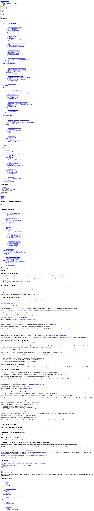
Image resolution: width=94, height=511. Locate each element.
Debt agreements (11, 38)
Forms (9, 132)
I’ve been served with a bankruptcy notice (11, 223)
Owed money (6, 85)
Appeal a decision (11, 173)
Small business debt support (13, 29)
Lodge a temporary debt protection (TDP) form (15, 252)
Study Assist (8, 429)
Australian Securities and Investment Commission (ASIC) (76, 366)
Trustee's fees (11, 105)
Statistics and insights (10, 164)
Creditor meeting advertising (14, 140)
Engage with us (11, 156)
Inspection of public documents (14, 128)
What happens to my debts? (13, 50)
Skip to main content (5, 1)
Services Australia (29, 450)
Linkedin (2, 197)
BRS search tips (11, 94)
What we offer (11, 177)
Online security (9, 507)
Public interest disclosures (11, 489)
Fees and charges (11, 136)
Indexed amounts (11, 133)
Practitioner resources (12, 123)
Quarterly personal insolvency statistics (16, 166)
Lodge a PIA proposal (10, 265)
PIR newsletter (11, 134)
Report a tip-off (9, 492)
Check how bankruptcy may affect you (16, 234)
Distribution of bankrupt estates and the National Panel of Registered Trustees (23, 126)
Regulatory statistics (12, 169)
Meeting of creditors (12, 111)
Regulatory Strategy (12, 158)
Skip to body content (5, 206)
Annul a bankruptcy (12, 82)
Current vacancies (11, 175)
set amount (84, 287)
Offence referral (11, 121)
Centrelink (8, 439)
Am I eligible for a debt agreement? (13, 255)
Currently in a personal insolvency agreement (17, 43)
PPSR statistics (11, 167)
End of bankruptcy (9, 81)
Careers (7, 174)
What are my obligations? (13, 66)
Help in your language (10, 487)
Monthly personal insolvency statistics (15, 165)
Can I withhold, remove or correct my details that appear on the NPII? (22, 247)
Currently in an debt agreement (14, 42)
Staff (7, 483)
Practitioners (8, 117)
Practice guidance (11, 125)
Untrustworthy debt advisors (11, 218)
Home (4, 187)
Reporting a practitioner (13, 163)
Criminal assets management (14, 161)
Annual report (11, 154)
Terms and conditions (10, 503)
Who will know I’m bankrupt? (14, 246)
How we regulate (9, 157)
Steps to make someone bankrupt (12, 95)
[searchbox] (9, 6)
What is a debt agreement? (11, 254)
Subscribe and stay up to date (6, 472)
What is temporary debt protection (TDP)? (14, 251)
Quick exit (3, 204)
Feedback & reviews (10, 170)
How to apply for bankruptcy (14, 56)
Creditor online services (10, 107)
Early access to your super (44, 455)
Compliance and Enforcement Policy (15, 159)
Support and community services (14, 28)
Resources (8, 131)
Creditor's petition (11, 99)
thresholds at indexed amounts (60, 335)
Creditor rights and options (11, 100)
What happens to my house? (14, 52)
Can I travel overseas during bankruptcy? (16, 79)
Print (1, 193)
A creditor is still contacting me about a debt (17, 68)
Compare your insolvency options (10, 226)
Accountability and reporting (14, 153)
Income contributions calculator (14, 48)
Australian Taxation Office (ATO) (37, 384)
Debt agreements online (13, 110)
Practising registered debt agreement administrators (18, 120)
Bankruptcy (10, 37)
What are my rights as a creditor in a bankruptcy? (18, 102)
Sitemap (7, 508)
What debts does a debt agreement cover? (14, 258)
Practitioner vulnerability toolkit (14, 130)
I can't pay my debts (7, 20)
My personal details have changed (15, 73)
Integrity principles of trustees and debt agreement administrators (21, 122)
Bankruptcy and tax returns (13, 54)
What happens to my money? (14, 237)
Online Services (9, 138)
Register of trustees (12, 118)
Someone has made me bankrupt (14, 71)
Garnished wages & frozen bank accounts (16, 69)
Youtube (2, 471)
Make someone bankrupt (13, 97)
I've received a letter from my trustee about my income (19, 77)
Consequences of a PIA (10, 263)
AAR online (10, 139)
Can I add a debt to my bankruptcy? (15, 76)
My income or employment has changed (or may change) (19, 74)
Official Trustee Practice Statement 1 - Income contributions (23, 319)
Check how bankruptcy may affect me (16, 46)
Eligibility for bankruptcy (11, 230)
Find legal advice (11, 31)
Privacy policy (8, 504)
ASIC (28, 386)
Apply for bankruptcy (10, 249)
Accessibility (8, 486)
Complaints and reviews (13, 172)
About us (5, 145)
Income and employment (13, 47)
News (7, 491)
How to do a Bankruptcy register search (16, 91)
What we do (10, 151)
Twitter (2, 198)
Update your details (9, 72)
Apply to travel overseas (13, 80)
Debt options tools (6, 219)
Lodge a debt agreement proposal (12, 259)
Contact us (5, 179)
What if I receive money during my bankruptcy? (18, 70)
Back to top (3, 464)
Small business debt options (13, 30)
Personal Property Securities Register (13, 495)
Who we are (8, 150)
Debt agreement (6, 253)
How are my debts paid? (13, 244)
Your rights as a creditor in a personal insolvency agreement (20, 104)
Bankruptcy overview (10, 65)
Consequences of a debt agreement (13, 257)
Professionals (5, 112)
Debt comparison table (10, 227)
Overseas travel (9, 78)
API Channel (10, 144)
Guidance (8, 124)
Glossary (7, 493)
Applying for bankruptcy (11, 55)
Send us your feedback (12, 171)
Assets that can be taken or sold (14, 53)
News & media (11, 155)
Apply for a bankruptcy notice (14, 108)
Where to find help (41, 463)
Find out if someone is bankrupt (12, 90)
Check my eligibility (12, 36)
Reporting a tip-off (12, 106)
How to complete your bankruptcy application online (18, 59)
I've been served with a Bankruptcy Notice (16, 34)
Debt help (8, 25)
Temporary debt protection (13, 40)
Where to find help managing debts (15, 27)
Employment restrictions (13, 245)
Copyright (8, 502)
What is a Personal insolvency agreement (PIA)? (15, 261)
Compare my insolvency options (14, 35)
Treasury (7, 497)
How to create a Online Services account (16, 58)
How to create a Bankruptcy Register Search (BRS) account (20, 92)
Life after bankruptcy (12, 84)
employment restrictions (31, 361)
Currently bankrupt (7, 60)
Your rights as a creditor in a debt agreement (17, 103)
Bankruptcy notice (12, 98)
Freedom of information (10, 505)
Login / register (6, 180)
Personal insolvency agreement (14, 39)
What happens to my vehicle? (14, 51)
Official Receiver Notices (13, 141)
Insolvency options (9, 32)
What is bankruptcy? (10, 229)
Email (2, 194)
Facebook (2, 196)
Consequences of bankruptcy (14, 45)
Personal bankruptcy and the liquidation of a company (16, 231)
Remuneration (11, 129)
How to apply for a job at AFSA (14, 178)
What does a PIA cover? (10, 262)
